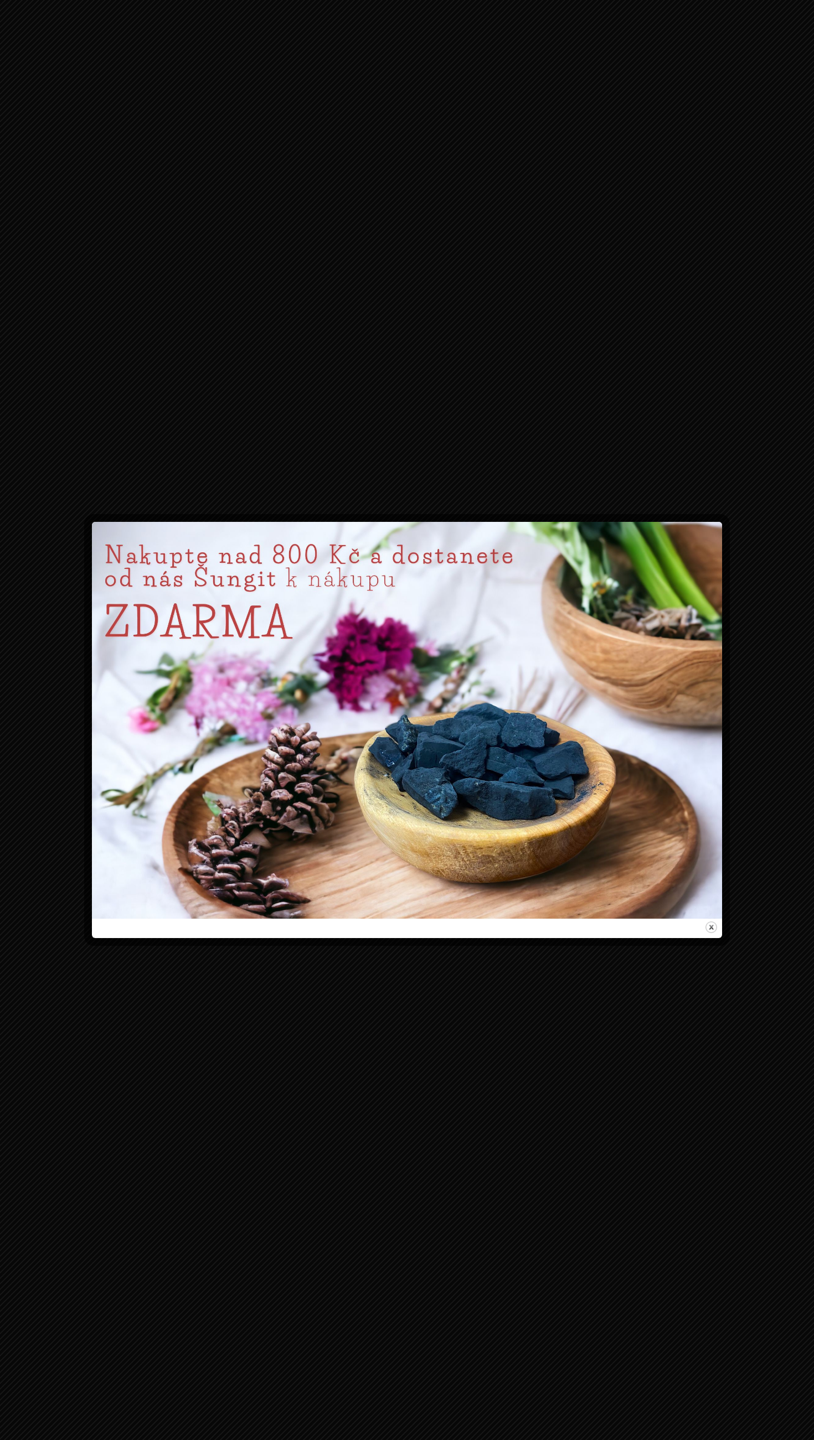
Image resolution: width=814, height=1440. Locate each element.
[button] (536, 664)
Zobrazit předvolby (475, 766)
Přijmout (338, 766)
